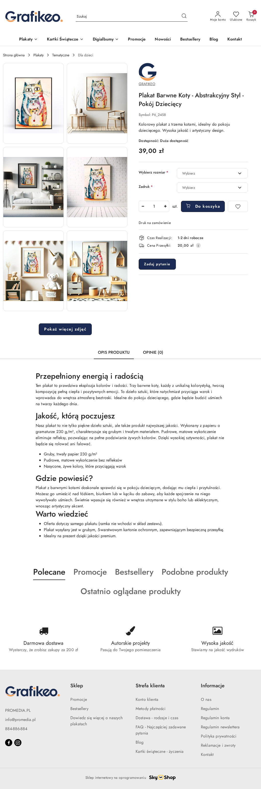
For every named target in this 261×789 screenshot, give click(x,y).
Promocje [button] (90, 572)
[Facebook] (8, 742)
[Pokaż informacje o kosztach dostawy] (198, 245)
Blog (140, 742)
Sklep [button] (76, 685)
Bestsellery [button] (134, 572)
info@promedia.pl (20, 719)
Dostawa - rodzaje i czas (157, 718)
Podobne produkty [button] (195, 572)
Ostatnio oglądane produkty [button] (131, 591)
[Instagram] (17, 742)
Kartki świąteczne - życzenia (160, 751)
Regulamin (210, 709)
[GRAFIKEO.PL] (147, 71)
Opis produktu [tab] (114, 352)
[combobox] (212, 173)
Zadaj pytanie (157, 264)
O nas (206, 699)
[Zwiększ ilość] (165, 206)
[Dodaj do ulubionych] (238, 206)
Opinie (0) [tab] (153, 352)
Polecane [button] (49, 572)
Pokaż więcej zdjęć (65, 329)
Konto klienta (147, 699)
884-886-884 (16, 729)
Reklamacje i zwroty (218, 745)
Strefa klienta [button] (150, 685)
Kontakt (207, 754)
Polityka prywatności (218, 736)
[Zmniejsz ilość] (143, 206)
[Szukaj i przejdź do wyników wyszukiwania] (184, 16)
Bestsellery (79, 709)
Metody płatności (151, 709)
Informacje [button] (213, 685)
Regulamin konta (215, 718)
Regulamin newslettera (220, 727)
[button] (33, 103)
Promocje (78, 699)
